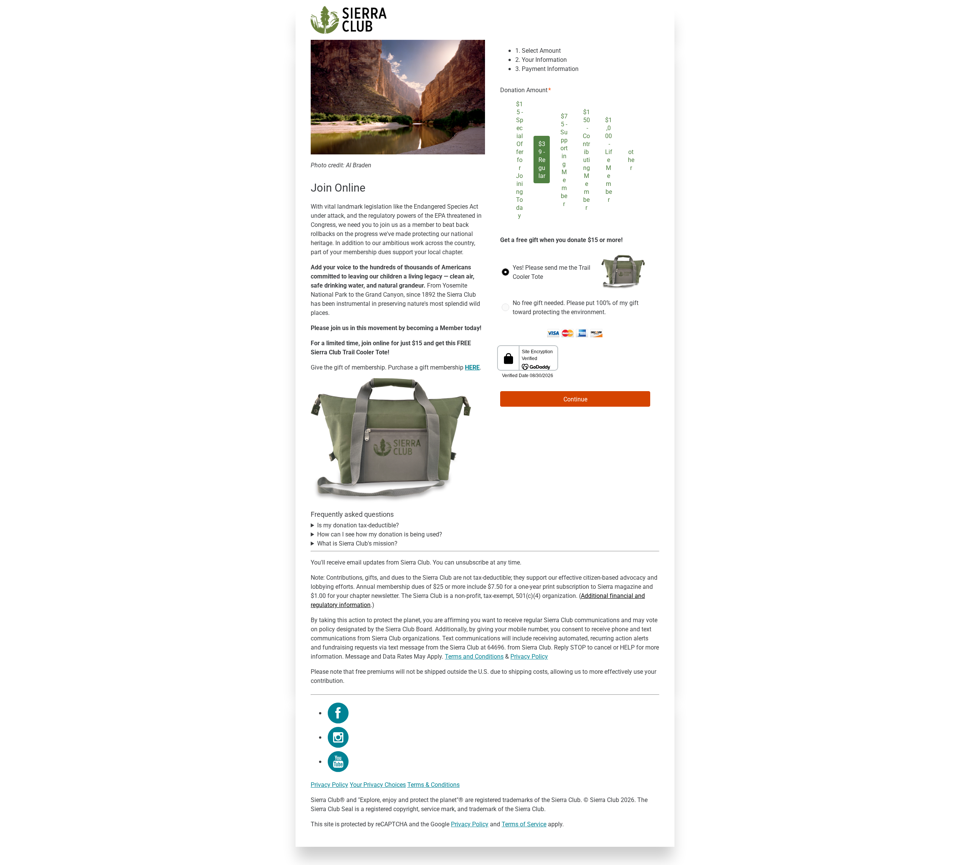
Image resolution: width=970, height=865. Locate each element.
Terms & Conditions (433, 784)
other (631, 159)
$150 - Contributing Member (586, 159)
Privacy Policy (529, 656)
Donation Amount (524, 90)
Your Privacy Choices (378, 784)
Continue (575, 399)
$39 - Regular (541, 159)
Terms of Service (524, 824)
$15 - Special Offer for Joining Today (519, 159)
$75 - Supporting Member (564, 160)
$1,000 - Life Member (608, 159)
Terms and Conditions (474, 656)
